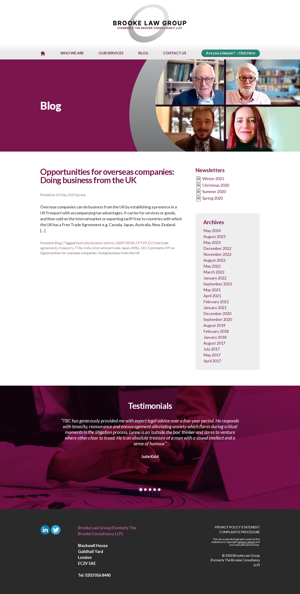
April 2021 (212, 295)
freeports (66, 248)
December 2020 (217, 313)
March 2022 (213, 272)
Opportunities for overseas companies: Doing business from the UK (107, 175)
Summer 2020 (214, 191)
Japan (125, 248)
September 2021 (217, 283)
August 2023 (214, 236)
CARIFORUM (125, 243)
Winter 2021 (213, 178)
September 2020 (217, 319)
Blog (58, 243)
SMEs (135, 248)
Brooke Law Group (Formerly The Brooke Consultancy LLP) (235, 560)
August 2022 (214, 260)
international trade (106, 248)
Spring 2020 (212, 198)
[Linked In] (45, 530)
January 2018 (214, 337)
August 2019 (214, 325)
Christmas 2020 (215, 185)
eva (83, 195)
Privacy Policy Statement (237, 527)
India (87, 248)
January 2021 (214, 307)
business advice (102, 243)
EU (150, 243)
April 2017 (212, 360)
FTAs (79, 248)
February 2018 (216, 331)
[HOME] (42, 53)
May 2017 (211, 354)
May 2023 (211, 242)
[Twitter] (56, 530)
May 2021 (211, 289)
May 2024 (211, 230)
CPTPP (141, 243)
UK (143, 248)
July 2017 (211, 349)
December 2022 (217, 248)
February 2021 (216, 301)
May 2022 (211, 266)
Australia (82, 243)
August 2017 (214, 343)
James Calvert (246, 542)
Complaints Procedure (239, 532)
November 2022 (217, 254)
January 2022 (214, 278)
